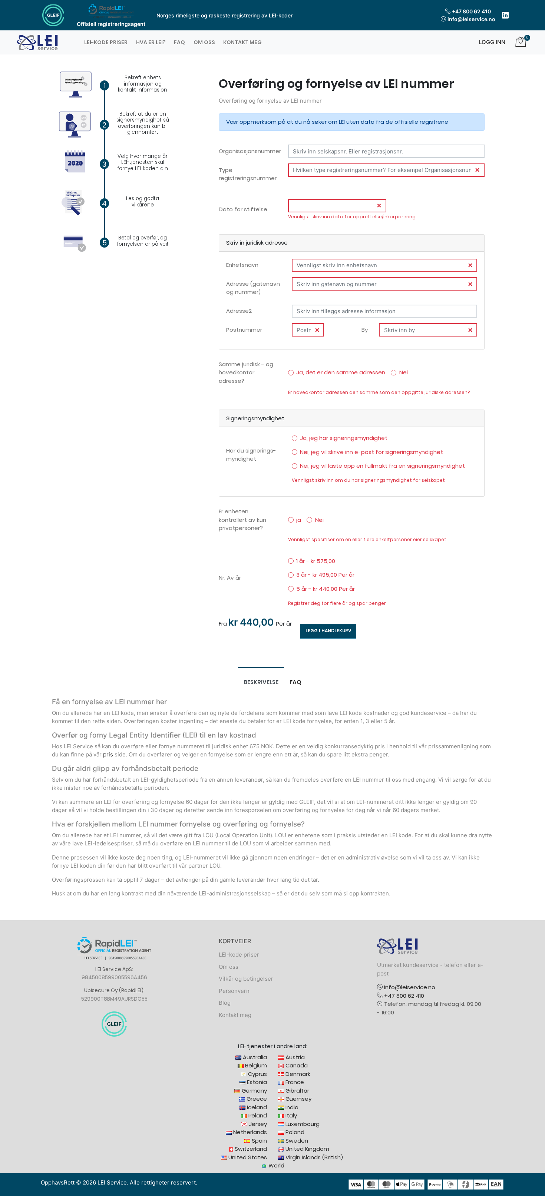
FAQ (179, 42)
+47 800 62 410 (471, 11)
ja (298, 520)
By (364, 330)
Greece (256, 1099)
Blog (225, 1002)
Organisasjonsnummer (250, 151)
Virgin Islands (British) (313, 1157)
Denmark (297, 1074)
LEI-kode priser (106, 42)
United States (247, 1157)
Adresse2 (239, 311)
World (275, 1165)
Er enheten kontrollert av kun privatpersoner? (242, 519)
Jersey (257, 1124)
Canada (296, 1065)
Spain (258, 1140)
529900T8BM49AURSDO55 (114, 999)
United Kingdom (306, 1149)
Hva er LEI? (151, 42)
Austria (294, 1057)
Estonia (256, 1082)
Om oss (204, 42)
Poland (294, 1132)
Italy (290, 1115)
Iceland (256, 1107)
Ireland (257, 1115)
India (291, 1107)
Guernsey (297, 1099)
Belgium (255, 1065)
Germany (253, 1090)
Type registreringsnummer (248, 174)
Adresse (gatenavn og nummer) (253, 288)
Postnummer (244, 330)
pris (108, 754)
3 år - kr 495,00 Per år (325, 575)
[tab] (261, 682)
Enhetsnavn (242, 265)
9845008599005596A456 (114, 977)
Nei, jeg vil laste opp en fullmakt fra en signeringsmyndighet (382, 466)
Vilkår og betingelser (246, 978)
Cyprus (257, 1074)
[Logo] (37, 42)
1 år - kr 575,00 (315, 561)
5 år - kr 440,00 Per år (325, 589)
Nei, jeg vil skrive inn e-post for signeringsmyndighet (371, 452)
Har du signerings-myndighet (251, 455)
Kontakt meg (242, 42)
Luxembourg (302, 1124)
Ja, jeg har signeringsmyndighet (343, 438)
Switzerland (250, 1149)
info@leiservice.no (471, 19)
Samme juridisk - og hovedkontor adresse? (246, 372)
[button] (489, 42)
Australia (254, 1057)
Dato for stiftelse (243, 209)
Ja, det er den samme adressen (340, 372)
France (294, 1082)
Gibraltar (296, 1090)
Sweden (296, 1140)
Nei (403, 372)
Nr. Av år (230, 578)
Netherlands (249, 1132)
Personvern (234, 990)
